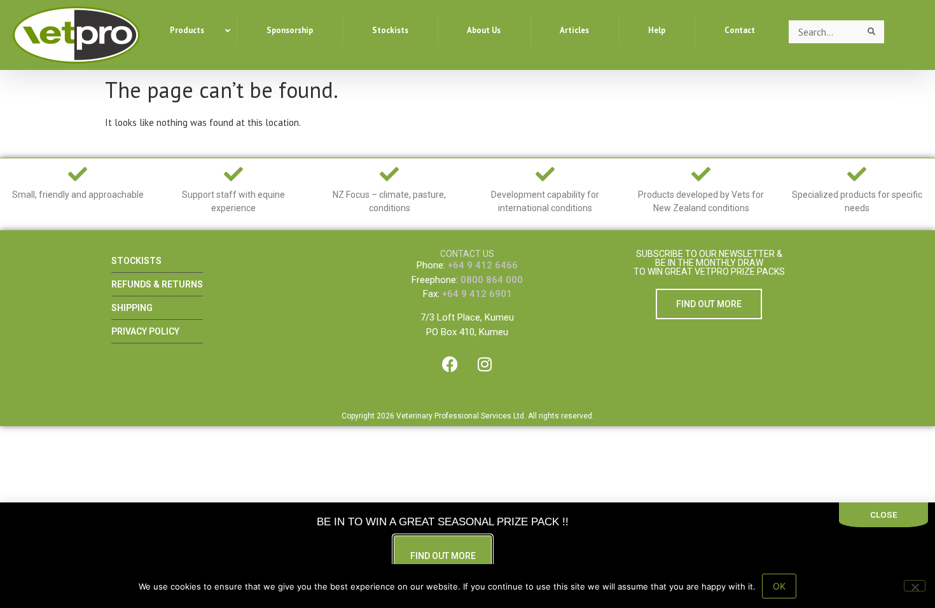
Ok (779, 586)
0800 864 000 (492, 280)
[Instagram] (485, 364)
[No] (914, 585)
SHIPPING (132, 308)
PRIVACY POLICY (145, 331)
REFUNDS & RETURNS (157, 284)
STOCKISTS (136, 261)
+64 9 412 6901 (477, 294)
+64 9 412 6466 (483, 265)
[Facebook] (450, 364)
